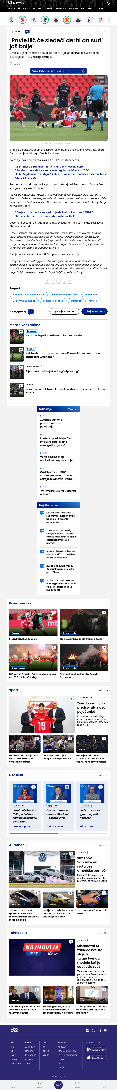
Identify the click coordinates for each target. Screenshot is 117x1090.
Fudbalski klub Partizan (64, 294)
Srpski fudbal (16, 31)
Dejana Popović (22, 826)
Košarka (37, 8)
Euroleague (19, 806)
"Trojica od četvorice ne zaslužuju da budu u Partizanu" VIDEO (54, 212)
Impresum (62, 1047)
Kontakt (61, 1067)
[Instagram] (99, 1030)
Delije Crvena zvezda (24, 300)
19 (27, 31)
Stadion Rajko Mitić (53, 300)
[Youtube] (105, 1030)
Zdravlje (15, 1059)
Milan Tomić (87, 826)
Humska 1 (76, 300)
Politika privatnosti (67, 1055)
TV (44, 1047)
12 (67, 787)
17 (33, 787)
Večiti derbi (87, 8)
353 (42, 512)
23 (54, 612)
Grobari (100, 8)
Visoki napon (17, 904)
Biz (12, 1051)
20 (21, 367)
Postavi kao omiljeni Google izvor (51, 71)
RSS (59, 1063)
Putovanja (16, 1063)
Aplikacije (62, 1059)
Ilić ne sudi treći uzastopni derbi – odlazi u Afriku (45, 216)
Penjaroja (61, 8)
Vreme (46, 1055)
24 (21, 331)
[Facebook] (87, 1030)
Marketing (62, 1043)
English (46, 1051)
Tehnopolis (30, 1055)
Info (13, 1043)
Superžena (30, 1047)
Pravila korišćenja (67, 1051)
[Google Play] (96, 1049)
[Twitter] (93, 1030)
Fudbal (26, 8)
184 (42, 566)
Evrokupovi (32, 331)
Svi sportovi (13, 8)
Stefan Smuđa (54, 826)
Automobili (30, 1059)
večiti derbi (91, 294)
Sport (13, 1047)
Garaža (82, 904)
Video (45, 1043)
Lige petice (52, 806)
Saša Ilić (48, 8)
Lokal (27, 1063)
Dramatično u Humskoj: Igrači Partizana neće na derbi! (49, 166)
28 (21, 349)
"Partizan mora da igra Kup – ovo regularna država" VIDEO (52, 170)
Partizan (31, 349)
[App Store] (96, 1057)
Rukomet (73, 8)
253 (42, 530)
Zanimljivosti (51, 904)
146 (42, 580)
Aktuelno (82, 852)
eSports (29, 1051)
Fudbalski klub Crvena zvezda (29, 294)
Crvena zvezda (34, 367)
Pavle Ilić (93, 300)
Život (13, 1055)
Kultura (29, 1043)
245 (42, 551)
